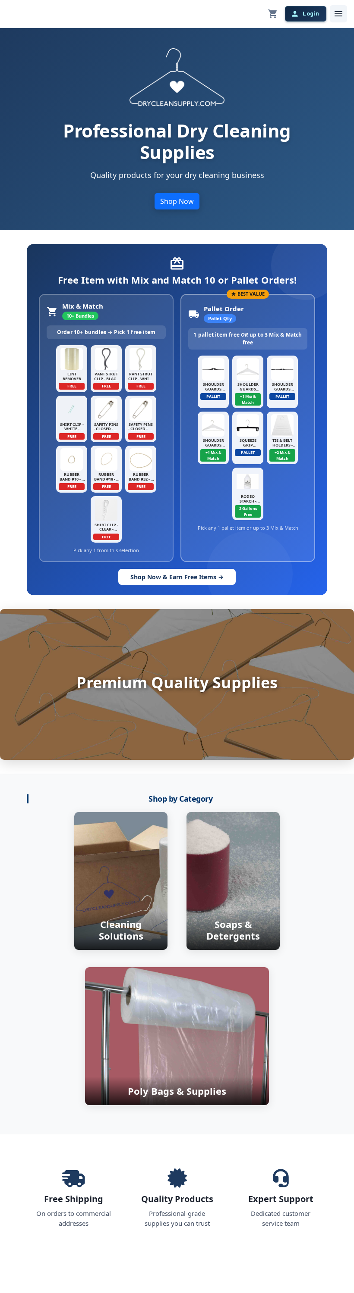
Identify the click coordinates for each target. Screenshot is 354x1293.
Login (311, 13)
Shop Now (177, 201)
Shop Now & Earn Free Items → (177, 577)
